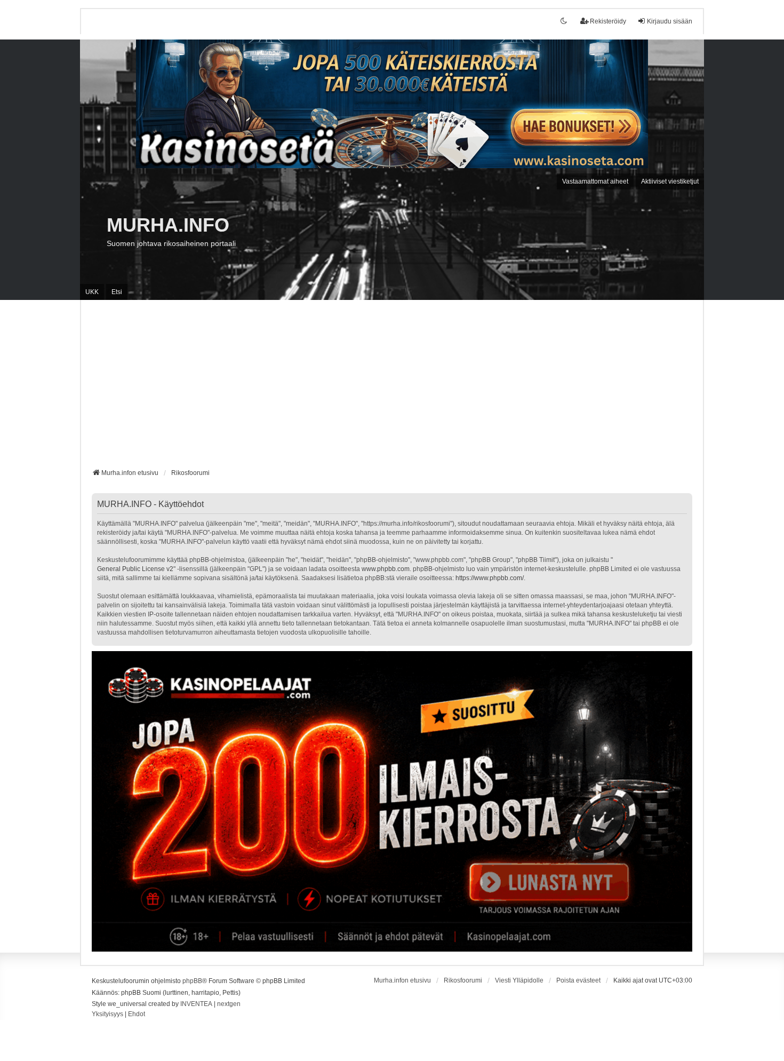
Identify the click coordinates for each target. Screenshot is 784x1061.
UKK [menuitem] (92, 292)
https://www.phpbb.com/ (489, 578)
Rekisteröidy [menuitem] (608, 21)
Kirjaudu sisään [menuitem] (669, 21)
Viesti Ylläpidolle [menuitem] (519, 980)
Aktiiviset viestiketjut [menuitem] (670, 181)
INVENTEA (196, 1004)
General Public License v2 (135, 569)
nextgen (229, 1004)
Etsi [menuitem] (116, 292)
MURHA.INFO (168, 225)
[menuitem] (107, 1014)
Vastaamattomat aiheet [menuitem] (595, 181)
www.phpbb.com (386, 569)
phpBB (192, 981)
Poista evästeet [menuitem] (578, 980)
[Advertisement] (392, 388)
